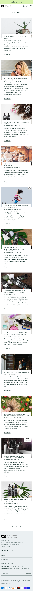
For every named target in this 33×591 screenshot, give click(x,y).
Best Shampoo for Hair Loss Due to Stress (16, 123)
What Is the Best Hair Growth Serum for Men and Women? (14, 456)
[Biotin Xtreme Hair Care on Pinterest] (7, 551)
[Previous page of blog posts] (9, 526)
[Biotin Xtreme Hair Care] (6, 6)
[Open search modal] (23, 6)
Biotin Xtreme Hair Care (15, 580)
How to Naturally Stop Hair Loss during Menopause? (16, 206)
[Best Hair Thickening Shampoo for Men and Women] (16, 364)
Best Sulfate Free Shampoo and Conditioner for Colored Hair (15, 333)
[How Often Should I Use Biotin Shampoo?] (16, 28)
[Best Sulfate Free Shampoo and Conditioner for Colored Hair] (16, 324)
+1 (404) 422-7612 (6, 540)
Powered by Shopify (6, 583)
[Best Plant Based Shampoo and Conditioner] (16, 491)
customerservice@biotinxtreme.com (12, 542)
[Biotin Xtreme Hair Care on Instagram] (5, 551)
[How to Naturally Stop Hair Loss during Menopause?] (16, 197)
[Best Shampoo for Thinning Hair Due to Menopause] (16, 70)
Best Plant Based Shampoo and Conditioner (15, 500)
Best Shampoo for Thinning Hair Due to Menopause (15, 79)
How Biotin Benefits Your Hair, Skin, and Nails (15, 164)
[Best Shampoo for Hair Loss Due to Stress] (16, 114)
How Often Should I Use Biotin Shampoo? (15, 37)
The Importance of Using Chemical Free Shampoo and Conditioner (14, 249)
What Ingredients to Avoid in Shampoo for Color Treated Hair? (16, 415)
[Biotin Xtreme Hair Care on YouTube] (13, 551)
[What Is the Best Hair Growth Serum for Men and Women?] (16, 448)
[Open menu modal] (30, 6)
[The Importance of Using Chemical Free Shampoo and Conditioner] (16, 239)
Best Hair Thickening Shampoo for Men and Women (16, 373)
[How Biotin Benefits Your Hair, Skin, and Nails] (16, 156)
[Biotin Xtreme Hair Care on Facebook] (2, 551)
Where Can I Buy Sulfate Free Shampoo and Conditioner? (14, 291)
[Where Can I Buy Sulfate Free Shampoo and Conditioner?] (16, 282)
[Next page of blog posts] (24, 526)
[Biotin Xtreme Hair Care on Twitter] (10, 551)
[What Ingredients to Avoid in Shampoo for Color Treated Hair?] (16, 406)
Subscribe (29, 573)
